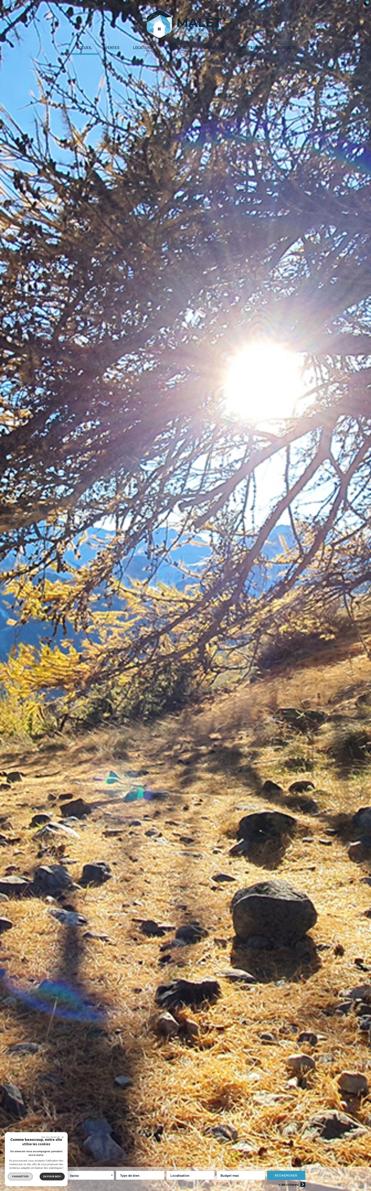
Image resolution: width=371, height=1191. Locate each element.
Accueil (84, 47)
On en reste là (50, 1137)
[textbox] (140, 1174)
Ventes (112, 47)
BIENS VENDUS (178, 47)
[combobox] (90, 1175)
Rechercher (286, 1175)
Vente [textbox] (74, 1175)
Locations (142, 47)
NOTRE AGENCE (251, 47)
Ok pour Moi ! (52, 1176)
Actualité (214, 47)
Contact (286, 47)
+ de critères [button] (289, 1184)
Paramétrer (20, 1176)
